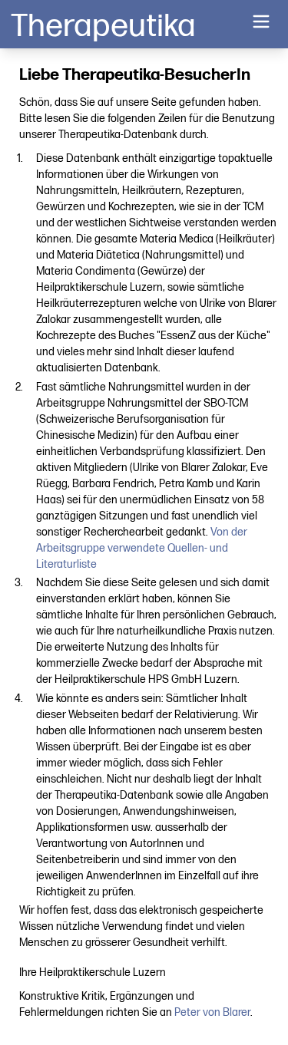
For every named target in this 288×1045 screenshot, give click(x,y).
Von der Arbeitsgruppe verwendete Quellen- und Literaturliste (141, 548)
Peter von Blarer (212, 1012)
